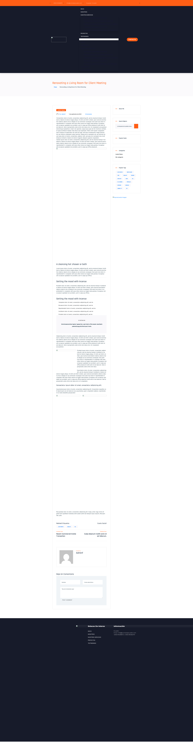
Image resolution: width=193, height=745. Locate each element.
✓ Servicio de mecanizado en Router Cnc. (95, 27)
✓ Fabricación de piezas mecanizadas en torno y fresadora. (100, 24)
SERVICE (127, 185)
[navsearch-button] (124, 39)
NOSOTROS (84, 12)
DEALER (69, 526)
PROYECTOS (84, 33)
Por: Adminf (62, 114)
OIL (75, 526)
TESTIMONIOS (84, 36)
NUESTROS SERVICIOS (87, 15)
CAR (118, 175)
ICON (127, 178)
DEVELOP (119, 178)
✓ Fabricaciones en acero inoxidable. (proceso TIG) (98, 21)
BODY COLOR (129, 172)
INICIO (82, 9)
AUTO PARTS (60, 526)
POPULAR (129, 182)
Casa (55, 87)
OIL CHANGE (120, 182)
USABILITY (120, 188)
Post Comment (67, 600)
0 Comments (88, 114)
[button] (99, 39)
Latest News (61, 110)
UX (126, 188)
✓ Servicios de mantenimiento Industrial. (95, 18)
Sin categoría (119, 157)
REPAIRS (119, 185)
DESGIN (132, 175)
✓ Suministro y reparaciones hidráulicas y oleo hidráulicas (100, 30)
